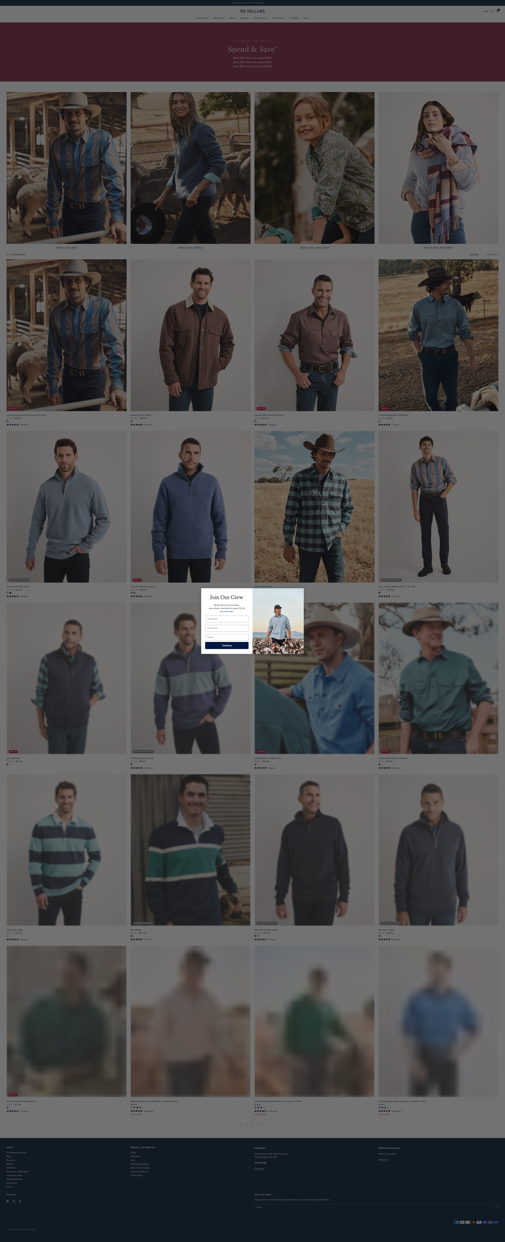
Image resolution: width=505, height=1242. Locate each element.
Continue (227, 645)
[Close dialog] (300, 591)
